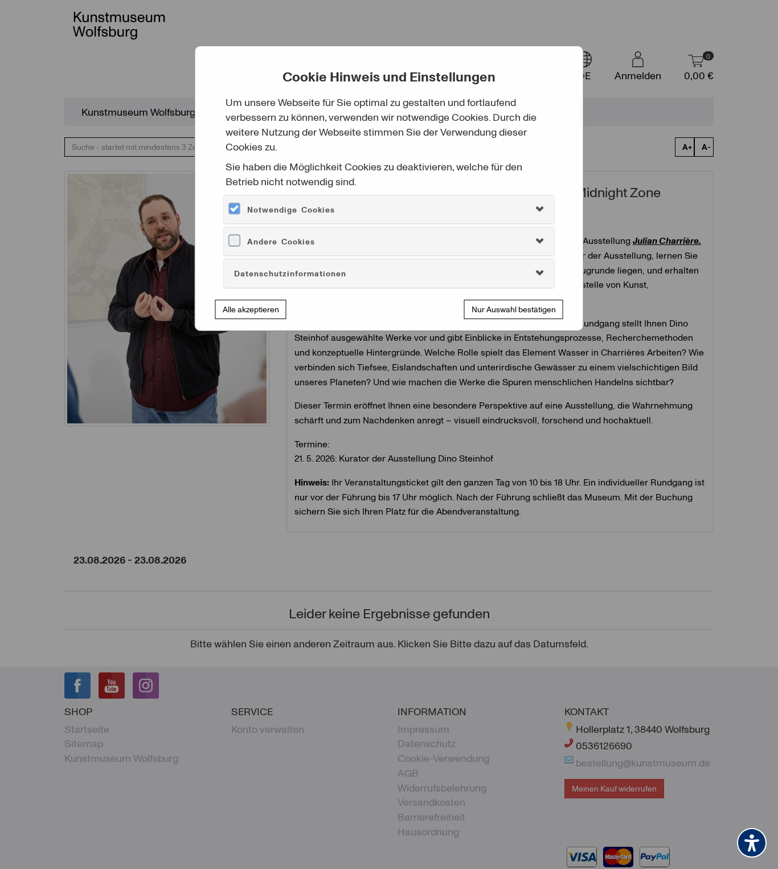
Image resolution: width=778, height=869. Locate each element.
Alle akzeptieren (251, 309)
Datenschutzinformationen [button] (290, 273)
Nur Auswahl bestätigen (514, 309)
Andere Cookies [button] (281, 241)
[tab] (389, 209)
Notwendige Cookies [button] (291, 209)
